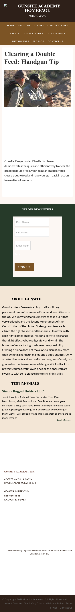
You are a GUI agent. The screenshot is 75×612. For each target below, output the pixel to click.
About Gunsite (13, 603)
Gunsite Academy (33, 599)
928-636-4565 (37, 16)
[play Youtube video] (37, 88)
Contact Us (66, 607)
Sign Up (24, 267)
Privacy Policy (55, 603)
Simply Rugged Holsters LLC (23, 391)
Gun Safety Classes (34, 603)
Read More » (63, 420)
